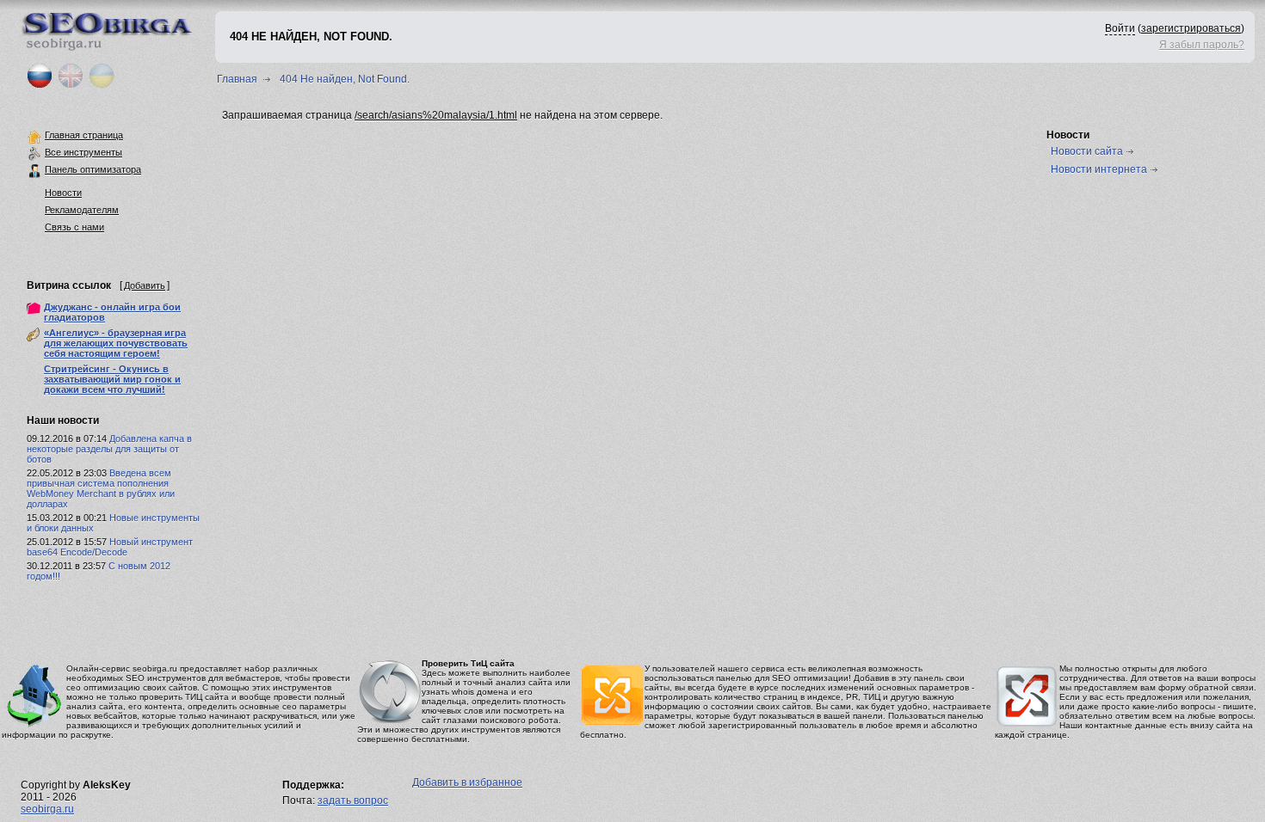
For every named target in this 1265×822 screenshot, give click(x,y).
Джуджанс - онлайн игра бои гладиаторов (112, 312)
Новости (63, 192)
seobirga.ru (47, 809)
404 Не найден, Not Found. (345, 79)
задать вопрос (353, 800)
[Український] (101, 85)
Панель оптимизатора (93, 169)
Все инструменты (83, 152)
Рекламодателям (82, 210)
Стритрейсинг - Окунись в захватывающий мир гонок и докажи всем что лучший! (112, 379)
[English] (70, 85)
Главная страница (84, 135)
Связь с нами (74, 227)
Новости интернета (1099, 169)
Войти (1120, 28)
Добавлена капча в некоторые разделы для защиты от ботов (109, 448)
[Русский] (39, 85)
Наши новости (63, 420)
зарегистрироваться (1191, 28)
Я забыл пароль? (1201, 45)
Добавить (144, 285)
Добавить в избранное (467, 782)
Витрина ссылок (69, 285)
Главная (237, 79)
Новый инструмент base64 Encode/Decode (110, 547)
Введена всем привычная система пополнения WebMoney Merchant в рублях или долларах (101, 488)
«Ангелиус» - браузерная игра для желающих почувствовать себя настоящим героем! (116, 343)
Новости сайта (1087, 151)
